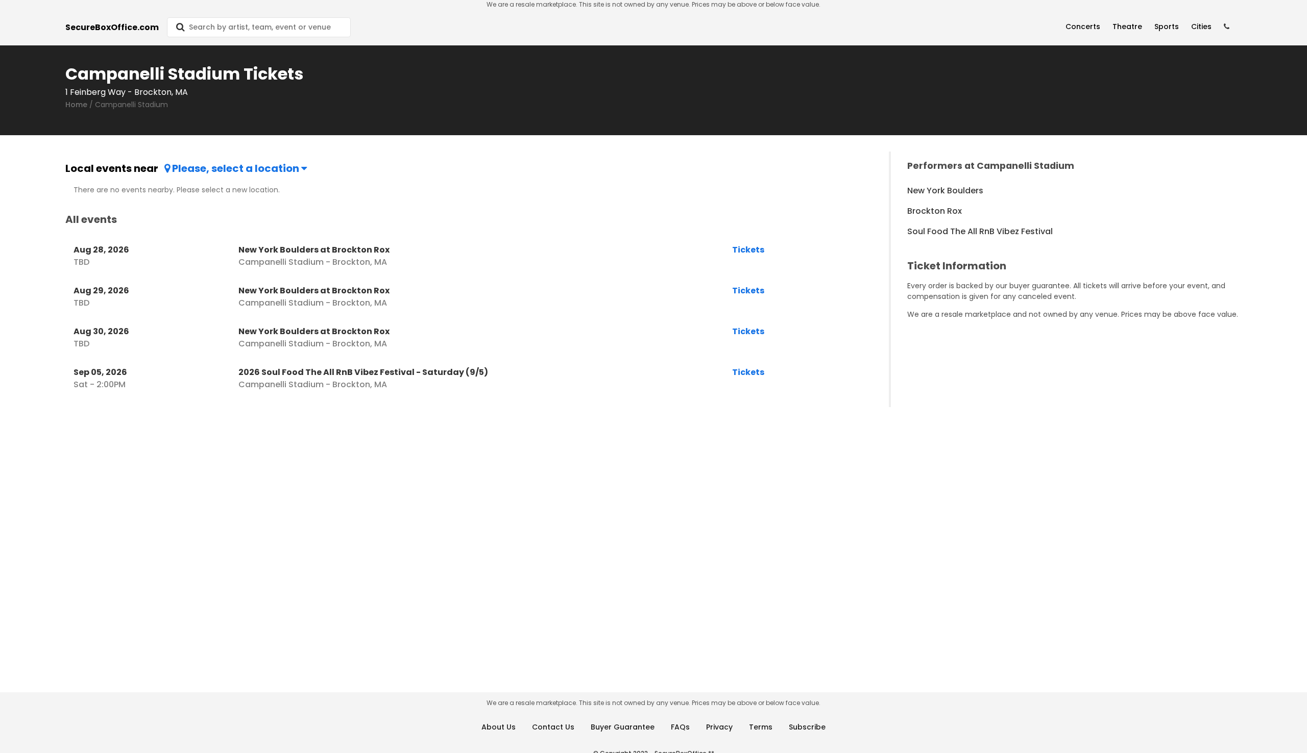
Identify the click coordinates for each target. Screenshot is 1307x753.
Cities (1201, 26)
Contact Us (553, 727)
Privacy (719, 727)
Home (76, 104)
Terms (760, 727)
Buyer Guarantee (623, 727)
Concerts (1083, 26)
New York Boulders (945, 190)
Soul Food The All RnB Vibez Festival (980, 231)
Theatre (1127, 26)
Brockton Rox (934, 211)
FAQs (680, 727)
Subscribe (807, 727)
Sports (1166, 26)
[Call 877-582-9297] (1226, 26)
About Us (498, 727)
